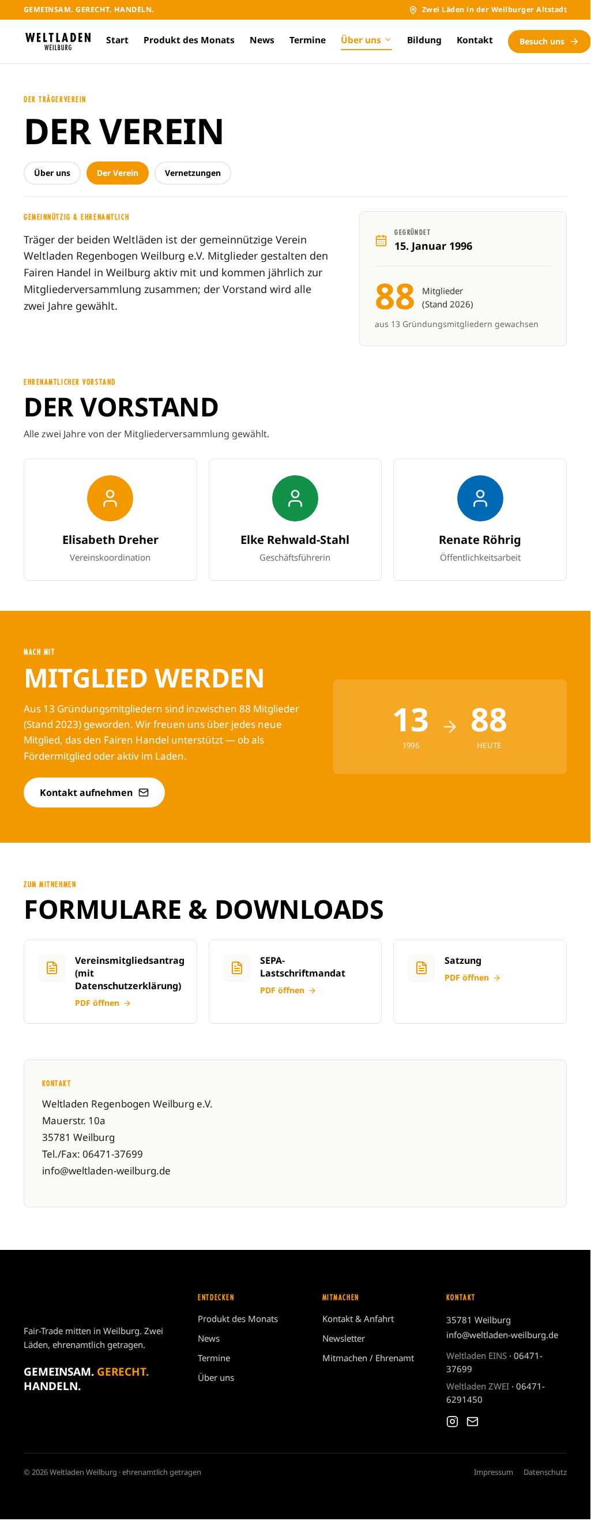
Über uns (361, 39)
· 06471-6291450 (495, 1392)
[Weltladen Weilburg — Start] (58, 41)
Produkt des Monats (189, 39)
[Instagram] (452, 1421)
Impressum (493, 1472)
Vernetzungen (193, 172)
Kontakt (475, 39)
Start (117, 39)
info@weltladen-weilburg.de (502, 1334)
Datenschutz (545, 1472)
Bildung (424, 39)
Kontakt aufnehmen (86, 792)
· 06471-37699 (494, 1362)
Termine (307, 39)
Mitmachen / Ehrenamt (368, 1358)
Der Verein (117, 172)
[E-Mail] (472, 1421)
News (262, 39)
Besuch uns (542, 41)
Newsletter (343, 1338)
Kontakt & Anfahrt (358, 1318)
